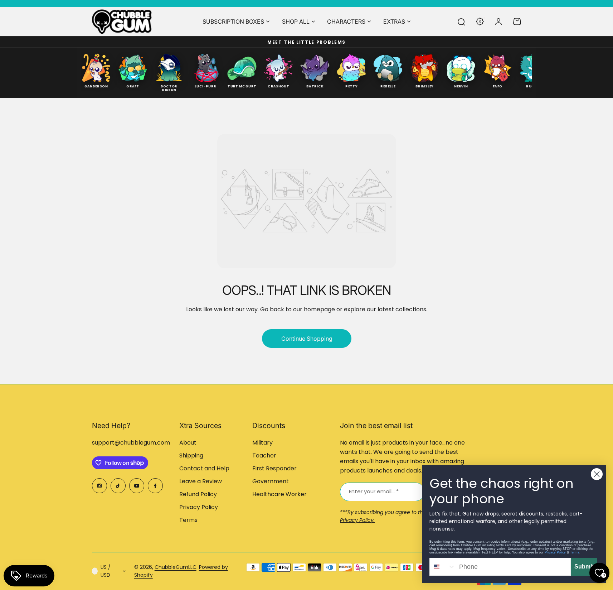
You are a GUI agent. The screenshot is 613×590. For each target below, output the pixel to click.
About (187, 442)
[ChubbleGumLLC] (122, 21)
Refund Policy (198, 494)
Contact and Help (204, 468)
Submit (584, 566)
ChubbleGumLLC (175, 567)
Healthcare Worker (279, 494)
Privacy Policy (198, 507)
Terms (188, 520)
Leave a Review (200, 481)
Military (262, 442)
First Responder (274, 468)
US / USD (106, 571)
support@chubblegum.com (131, 442)
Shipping (191, 455)
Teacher (264, 455)
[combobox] (443, 566)
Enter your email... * (374, 491)
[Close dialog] (596, 474)
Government (270, 481)
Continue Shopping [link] (306, 338)
